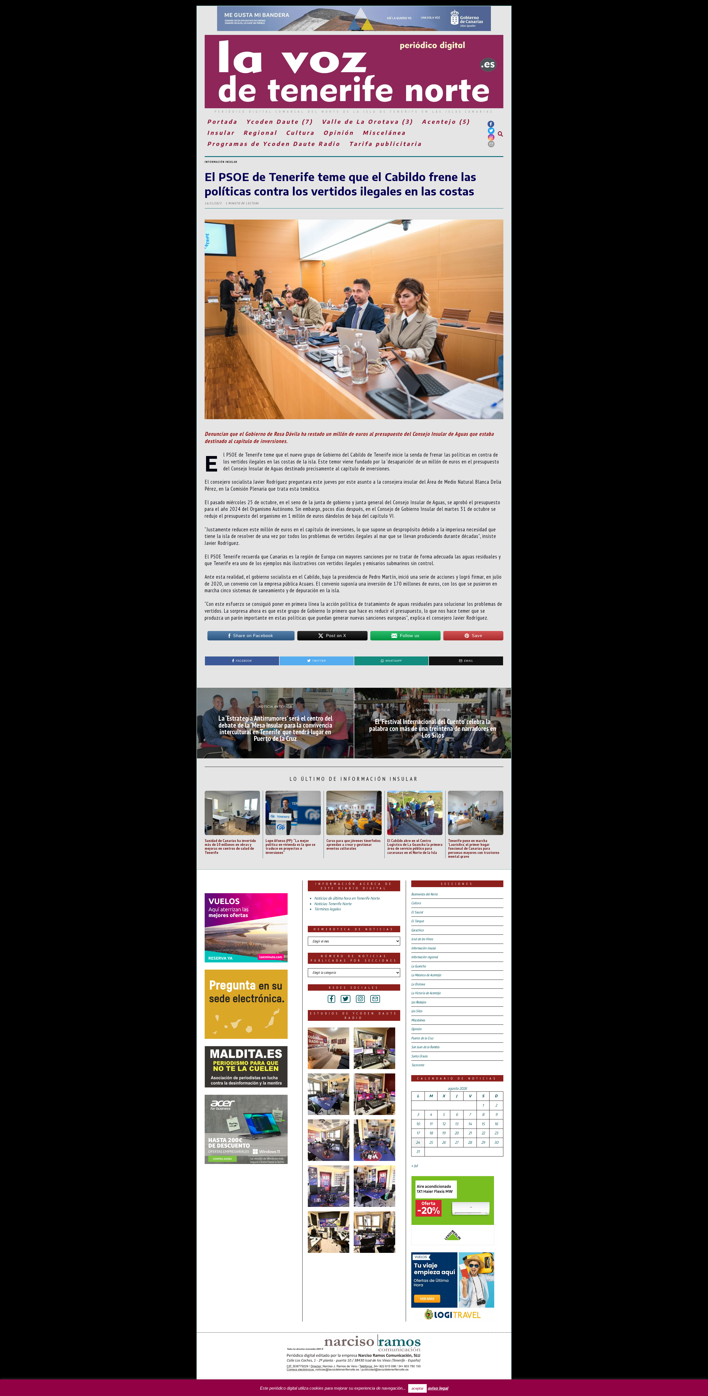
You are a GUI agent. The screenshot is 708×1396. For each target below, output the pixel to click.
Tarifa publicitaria (385, 143)
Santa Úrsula (419, 1056)
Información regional (424, 957)
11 (431, 1124)
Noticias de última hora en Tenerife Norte (347, 898)
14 (470, 1124)
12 (443, 1124)
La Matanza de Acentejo (426, 975)
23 (496, 1133)
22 (483, 1133)
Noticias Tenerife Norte (333, 904)
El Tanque (417, 921)
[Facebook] (491, 124)
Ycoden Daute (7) (279, 121)
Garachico (417, 930)
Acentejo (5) (446, 121)
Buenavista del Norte (424, 894)
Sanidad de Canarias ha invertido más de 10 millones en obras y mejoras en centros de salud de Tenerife (230, 846)
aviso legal (438, 1388)
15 (483, 1124)
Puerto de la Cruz (422, 1038)
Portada (222, 121)
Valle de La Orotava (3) (367, 121)
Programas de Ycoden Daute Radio (273, 143)
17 (418, 1133)
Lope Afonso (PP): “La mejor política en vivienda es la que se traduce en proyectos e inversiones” (290, 846)
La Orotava (418, 984)
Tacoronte (417, 1065)
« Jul (414, 1165)
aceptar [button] (417, 1388)
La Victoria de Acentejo (426, 993)
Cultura (300, 132)
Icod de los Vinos (422, 939)
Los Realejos (418, 1002)
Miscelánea (384, 132)
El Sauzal (417, 912)
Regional (260, 132)
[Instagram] (491, 137)
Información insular (221, 162)
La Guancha (418, 966)
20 (457, 1133)
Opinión (338, 132)
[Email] (491, 144)
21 (470, 1133)
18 (431, 1133)
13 (456, 1124)
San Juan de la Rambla (425, 1047)
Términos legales (327, 909)
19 (443, 1133)
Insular (221, 132)
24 (418, 1142)
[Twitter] (491, 130)
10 (418, 1124)
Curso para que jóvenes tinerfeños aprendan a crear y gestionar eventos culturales (353, 844)
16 (496, 1124)
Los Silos (416, 1011)
